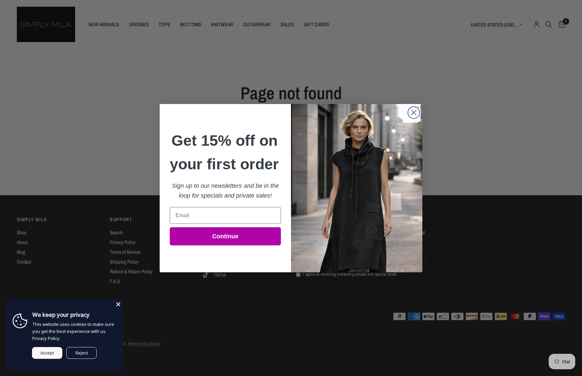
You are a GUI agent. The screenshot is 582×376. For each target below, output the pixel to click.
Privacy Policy (46, 338)
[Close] (118, 304)
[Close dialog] (414, 112)
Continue (225, 236)
